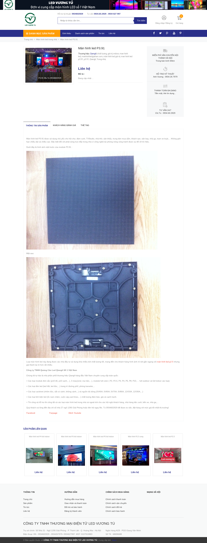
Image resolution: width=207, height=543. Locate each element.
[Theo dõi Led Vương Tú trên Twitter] (160, 33)
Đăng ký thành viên (73, 511)
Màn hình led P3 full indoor (71, 437)
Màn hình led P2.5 (168, 437)
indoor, (116, 53)
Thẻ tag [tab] (85, 125)
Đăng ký (169, 23)
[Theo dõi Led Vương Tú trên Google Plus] (167, 33)
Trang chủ (27, 499)
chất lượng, (102, 53)
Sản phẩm (27, 503)
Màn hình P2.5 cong (135, 437)
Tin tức (101, 33)
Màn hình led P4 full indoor (39, 437)
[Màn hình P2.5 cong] (135, 455)
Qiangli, (93, 59)
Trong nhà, (101, 59)
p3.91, (87, 59)
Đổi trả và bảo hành (73, 507)
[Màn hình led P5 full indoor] (103, 455)
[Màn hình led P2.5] (167, 455)
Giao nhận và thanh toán (75, 503)
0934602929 (77, 14)
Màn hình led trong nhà (46, 39)
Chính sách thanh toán (116, 499)
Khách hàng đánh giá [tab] (64, 125)
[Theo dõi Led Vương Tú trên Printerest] (181, 33)
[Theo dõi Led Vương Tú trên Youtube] (174, 33)
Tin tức (26, 507)
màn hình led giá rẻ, (112, 56)
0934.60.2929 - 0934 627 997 (107, 14)
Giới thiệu (66, 33)
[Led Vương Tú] (30, 19)
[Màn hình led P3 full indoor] (71, 455)
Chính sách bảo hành (115, 511)
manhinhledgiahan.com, (93, 56)
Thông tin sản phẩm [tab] (37, 125)
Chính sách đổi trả (114, 507)
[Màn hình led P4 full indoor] (39, 455)
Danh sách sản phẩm (84, 33)
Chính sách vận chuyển (116, 503)
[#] (103, 5)
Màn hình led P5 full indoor (103, 437)
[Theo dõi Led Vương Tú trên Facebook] (154, 33)
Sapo (114, 540)
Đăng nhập (159, 23)
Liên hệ (26, 511)
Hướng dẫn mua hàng (74, 499)
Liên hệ (112, 33)
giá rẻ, (110, 53)
